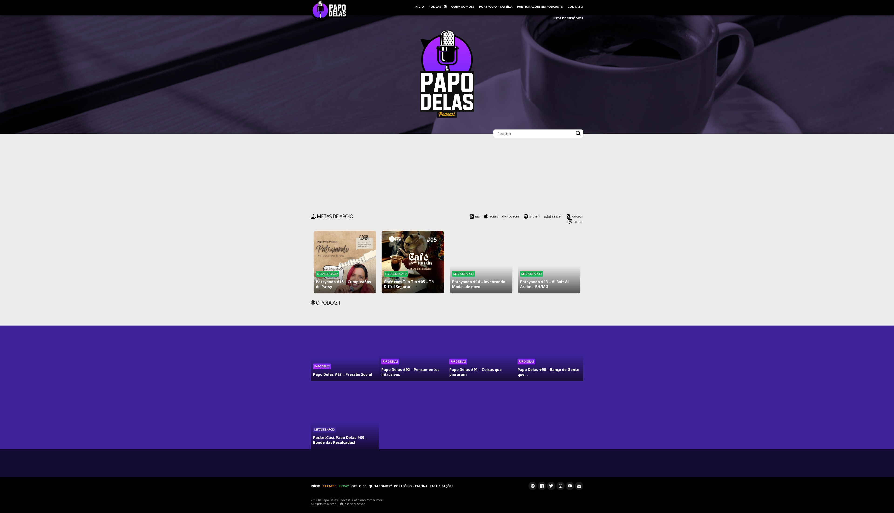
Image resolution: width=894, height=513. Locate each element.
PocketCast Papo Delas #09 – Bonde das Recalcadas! (340, 440)
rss (477, 216)
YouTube (513, 216)
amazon (577, 216)
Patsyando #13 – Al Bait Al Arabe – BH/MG (544, 284)
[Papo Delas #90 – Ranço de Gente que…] (549, 347)
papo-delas (322, 366)
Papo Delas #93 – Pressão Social (342, 374)
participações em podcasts (540, 6)
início (419, 6)
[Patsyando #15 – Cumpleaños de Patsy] (345, 262)
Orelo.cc (358, 486)
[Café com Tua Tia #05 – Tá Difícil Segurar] (413, 262)
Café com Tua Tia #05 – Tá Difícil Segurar (409, 284)
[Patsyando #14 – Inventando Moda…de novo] (481, 262)
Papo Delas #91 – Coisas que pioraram (475, 372)
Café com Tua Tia (396, 274)
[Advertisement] (447, 177)
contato (575, 6)
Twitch (578, 222)
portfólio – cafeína (495, 6)
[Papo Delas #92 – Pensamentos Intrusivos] (413, 347)
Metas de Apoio (327, 274)
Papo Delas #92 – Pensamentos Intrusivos (410, 372)
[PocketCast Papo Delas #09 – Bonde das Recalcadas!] (345, 415)
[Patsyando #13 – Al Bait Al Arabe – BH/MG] (549, 262)
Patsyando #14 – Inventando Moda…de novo (478, 284)
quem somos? (462, 6)
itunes (493, 216)
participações (441, 486)
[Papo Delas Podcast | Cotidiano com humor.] (447, 116)
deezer (557, 216)
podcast (436, 6)
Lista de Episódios (568, 18)
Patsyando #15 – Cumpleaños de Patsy (343, 284)
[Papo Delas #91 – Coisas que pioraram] (481, 347)
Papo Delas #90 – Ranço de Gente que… (548, 372)
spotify (534, 216)
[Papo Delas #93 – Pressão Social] (345, 347)
